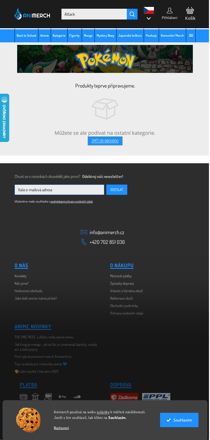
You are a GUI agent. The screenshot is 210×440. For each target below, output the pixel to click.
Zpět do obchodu (103, 141)
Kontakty (19, 276)
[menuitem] (24, 35)
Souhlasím (180, 420)
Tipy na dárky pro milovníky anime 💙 (39, 364)
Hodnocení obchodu (26, 291)
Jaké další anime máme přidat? (34, 298)
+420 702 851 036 (105, 241)
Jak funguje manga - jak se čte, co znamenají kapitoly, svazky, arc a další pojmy (54, 346)
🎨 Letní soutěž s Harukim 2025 (35, 371)
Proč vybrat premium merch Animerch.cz (41, 356)
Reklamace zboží (119, 298)
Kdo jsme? (20, 283)
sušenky (101, 411)
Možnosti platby (119, 276)
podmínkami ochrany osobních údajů (69, 201)
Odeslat (114, 189)
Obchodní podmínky (122, 305)
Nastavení (59, 428)
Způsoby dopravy (120, 283)
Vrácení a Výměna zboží (124, 291)
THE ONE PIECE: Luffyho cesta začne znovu (42, 337)
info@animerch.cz (105, 232)
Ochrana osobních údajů (125, 313)
